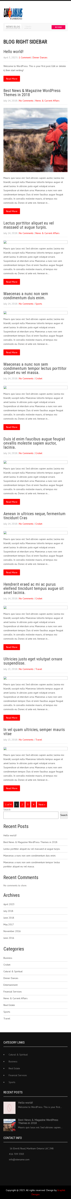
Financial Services (12, 991)
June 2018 (8, 917)
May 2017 (8, 924)
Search (7, 809)
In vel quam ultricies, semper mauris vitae (34, 731)
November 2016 (12, 931)
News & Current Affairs (47, 100)
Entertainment (10, 984)
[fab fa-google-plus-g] (28, 1168)
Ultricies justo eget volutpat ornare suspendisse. (32, 661)
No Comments (26, 100)
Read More (11, 78)
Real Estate (9, 1005)
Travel (38, 669)
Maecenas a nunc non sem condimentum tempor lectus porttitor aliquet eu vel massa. (35, 368)
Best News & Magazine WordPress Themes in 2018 (31, 92)
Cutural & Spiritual (13, 971)
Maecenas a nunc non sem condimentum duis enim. (25, 295)
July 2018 (8, 911)
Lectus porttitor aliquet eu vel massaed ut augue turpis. (28, 225)
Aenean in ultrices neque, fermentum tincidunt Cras (34, 515)
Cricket (38, 378)
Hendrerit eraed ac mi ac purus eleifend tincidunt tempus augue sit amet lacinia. (33, 588)
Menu (67, 8)
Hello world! (13, 51)
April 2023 (8, 904)
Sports (38, 303)
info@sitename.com (19, 1159)
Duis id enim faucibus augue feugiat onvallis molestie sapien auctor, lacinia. (34, 443)
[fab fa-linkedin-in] (21, 1168)
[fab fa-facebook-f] (6, 1168)
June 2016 (8, 937)
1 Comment (25, 57)
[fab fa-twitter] (14, 1168)
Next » (42, 804)
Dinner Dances (40, 57)
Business (7, 957)
